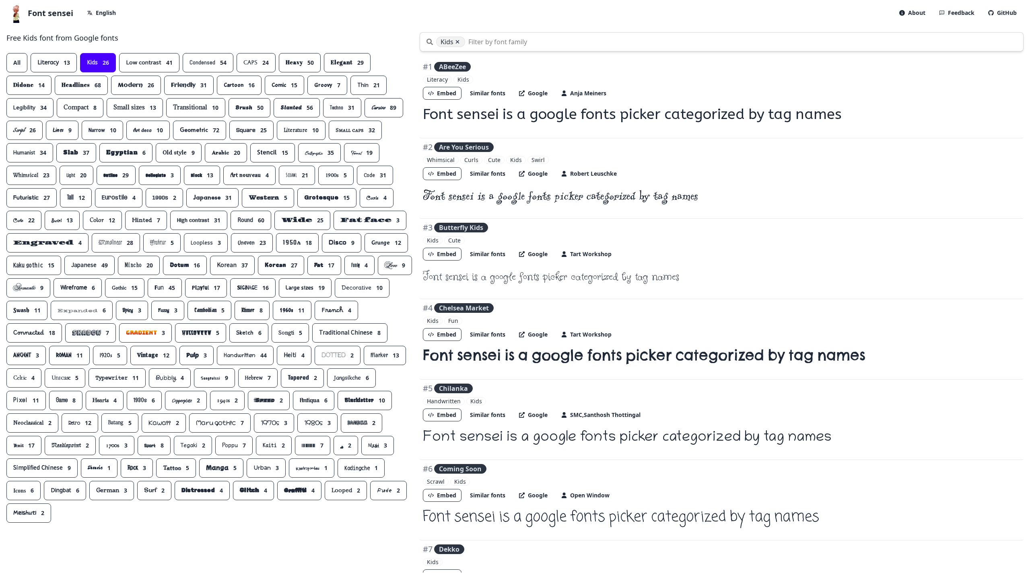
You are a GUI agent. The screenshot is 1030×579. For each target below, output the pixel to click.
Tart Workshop (591, 254)
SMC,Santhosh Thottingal (605, 415)
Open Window (590, 495)
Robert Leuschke (593, 173)
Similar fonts (487, 93)
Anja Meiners (588, 93)
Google (538, 93)
